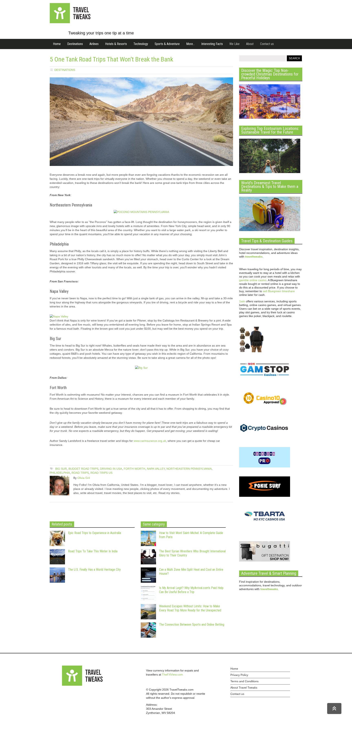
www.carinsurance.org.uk (150, 440)
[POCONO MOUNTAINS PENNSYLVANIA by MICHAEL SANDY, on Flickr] (141, 212)
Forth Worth (134, 468)
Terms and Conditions (244, 681)
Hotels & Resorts (116, 44)
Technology (140, 44)
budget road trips (83, 468)
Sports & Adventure (167, 44)
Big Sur (61, 468)
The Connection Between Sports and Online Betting (191, 624)
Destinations (75, 44)
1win (242, 301)
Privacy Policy (239, 675)
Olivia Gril (83, 477)
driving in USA (111, 468)
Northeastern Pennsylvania (189, 468)
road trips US (101, 472)
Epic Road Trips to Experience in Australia (94, 533)
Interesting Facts (212, 44)
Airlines (94, 44)
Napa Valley (156, 468)
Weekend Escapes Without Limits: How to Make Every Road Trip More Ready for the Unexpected (190, 608)
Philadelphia (60, 472)
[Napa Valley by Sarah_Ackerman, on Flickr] (59, 316)
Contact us (267, 44)
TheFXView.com (172, 674)
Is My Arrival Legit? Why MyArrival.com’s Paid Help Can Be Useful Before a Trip (191, 590)
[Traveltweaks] (70, 22)
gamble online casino (252, 280)
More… (190, 44)
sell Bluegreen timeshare (279, 291)
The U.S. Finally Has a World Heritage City (94, 569)
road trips (80, 472)
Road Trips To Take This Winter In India (93, 551)
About (250, 44)
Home (57, 44)
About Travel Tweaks (243, 687)
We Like (234, 44)
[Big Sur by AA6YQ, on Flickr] (141, 367)
